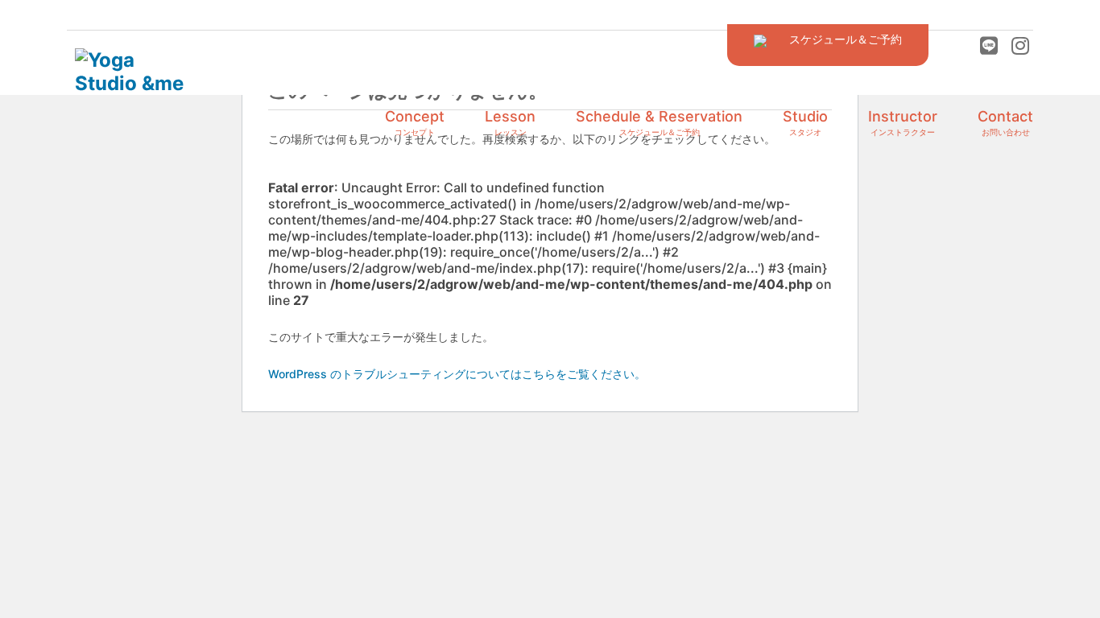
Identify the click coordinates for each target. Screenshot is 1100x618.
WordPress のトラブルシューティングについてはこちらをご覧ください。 (457, 374)
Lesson (510, 122)
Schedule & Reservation (659, 122)
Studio (805, 122)
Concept (415, 122)
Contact (1005, 122)
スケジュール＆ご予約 (834, 39)
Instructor (902, 122)
